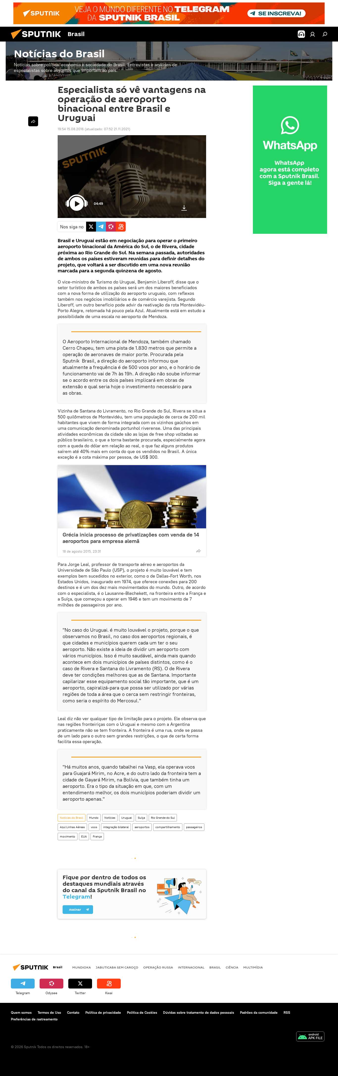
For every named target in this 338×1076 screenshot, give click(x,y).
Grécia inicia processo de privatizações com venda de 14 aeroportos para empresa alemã (131, 537)
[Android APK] (310, 1037)
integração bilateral (116, 827)
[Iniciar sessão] (312, 34)
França (97, 836)
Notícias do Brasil (71, 817)
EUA (84, 836)
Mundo (93, 817)
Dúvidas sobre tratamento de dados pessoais (198, 1012)
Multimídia (253, 967)
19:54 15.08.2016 (71, 129)
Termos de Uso (49, 1012)
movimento (67, 836)
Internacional (191, 967)
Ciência (232, 967)
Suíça (141, 817)
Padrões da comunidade (259, 1012)
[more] (198, 551)
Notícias (109, 817)
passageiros (194, 827)
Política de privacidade (103, 1012)
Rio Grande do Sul (163, 817)
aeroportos (142, 827)
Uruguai (126, 817)
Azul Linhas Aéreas (72, 827)
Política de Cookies (142, 1012)
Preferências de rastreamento (34, 1019)
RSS (287, 1012)
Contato (73, 1012)
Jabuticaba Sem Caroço (117, 967)
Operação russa (158, 967)
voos (94, 827)
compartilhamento (167, 827)
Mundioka (81, 967)
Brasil (215, 967)
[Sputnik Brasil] (38, 40)
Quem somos (21, 1012)
